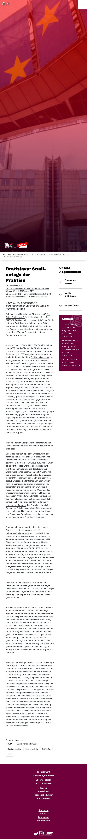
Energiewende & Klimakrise (23, 254)
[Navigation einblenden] (82, 4)
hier (21, 432)
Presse (43, 788)
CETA (9, 254)
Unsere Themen (43, 780)
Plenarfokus (44, 791)
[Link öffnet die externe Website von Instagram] (3, 3)
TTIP (73, 254)
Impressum (43, 817)
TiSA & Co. (65, 254)
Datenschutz (43, 820)
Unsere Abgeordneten (43, 775)
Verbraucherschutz (39, 296)
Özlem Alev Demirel (70, 282)
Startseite (43, 810)
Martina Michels (53, 254)
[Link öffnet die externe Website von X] (7, 3)
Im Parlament (43, 772)
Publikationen (43, 798)
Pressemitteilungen (43, 795)
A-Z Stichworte (43, 783)
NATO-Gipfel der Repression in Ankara (69, 362)
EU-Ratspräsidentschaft (15, 296)
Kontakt (43, 813)
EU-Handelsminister (40, 357)
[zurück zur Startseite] (15, 245)
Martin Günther (71, 305)
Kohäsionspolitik (39, 254)
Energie (14, 294)
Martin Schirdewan (70, 294)
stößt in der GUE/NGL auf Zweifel (32, 463)
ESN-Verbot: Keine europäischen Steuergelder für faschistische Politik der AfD (71, 346)
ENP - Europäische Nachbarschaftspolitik (35, 294)
